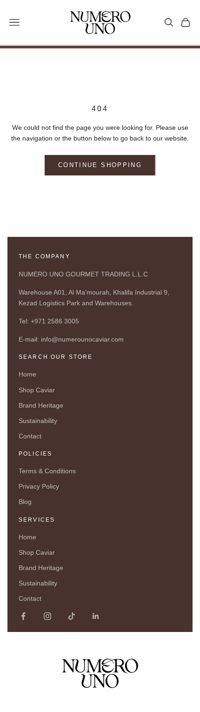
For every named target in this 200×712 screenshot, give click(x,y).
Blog (25, 501)
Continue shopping (100, 164)
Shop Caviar (37, 390)
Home (27, 374)
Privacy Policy (39, 486)
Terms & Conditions (47, 471)
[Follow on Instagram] (47, 616)
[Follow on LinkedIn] (95, 616)
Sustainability (38, 420)
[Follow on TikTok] (71, 616)
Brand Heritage (41, 405)
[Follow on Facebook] (23, 616)
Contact (30, 436)
